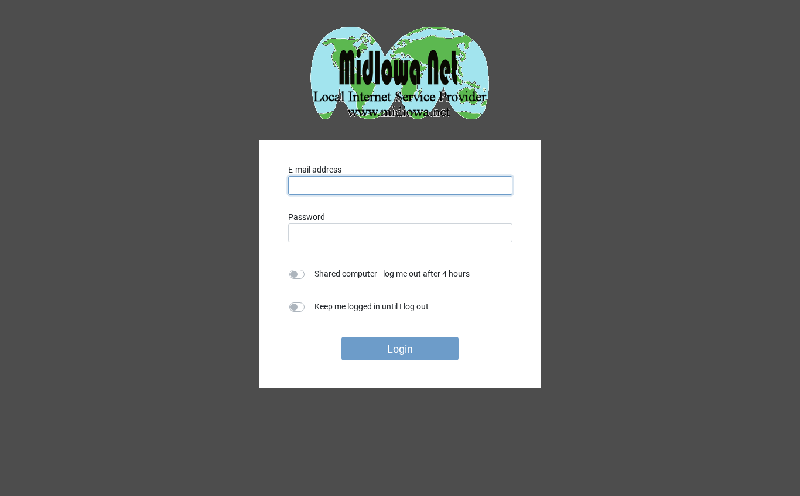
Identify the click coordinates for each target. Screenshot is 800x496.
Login (400, 349)
